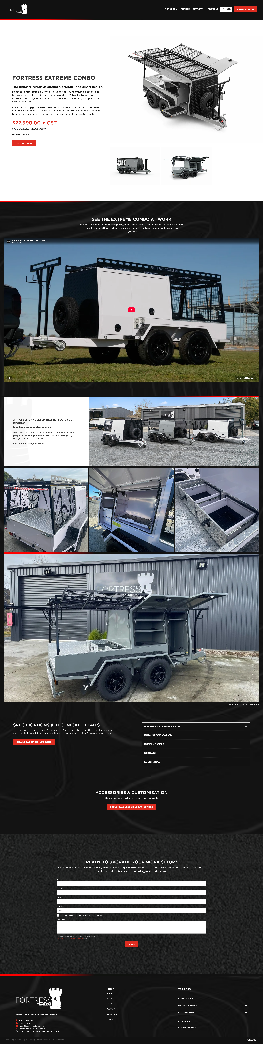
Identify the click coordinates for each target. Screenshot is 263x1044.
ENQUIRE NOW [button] (24, 143)
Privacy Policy (62, 938)
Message (61, 920)
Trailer (59, 906)
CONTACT (111, 1019)
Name (59, 879)
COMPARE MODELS (187, 1027)
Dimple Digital (22, 1040)
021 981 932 (29, 1020)
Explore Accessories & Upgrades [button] (131, 806)
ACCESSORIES (184, 1021)
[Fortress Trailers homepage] (31, 9)
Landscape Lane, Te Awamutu (32, 1028)
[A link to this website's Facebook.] (223, 9)
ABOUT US (213, 9)
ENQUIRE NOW (245, 9)
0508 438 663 (30, 1023)
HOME (109, 993)
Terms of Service (76, 938)
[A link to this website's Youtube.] (229, 9)
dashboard (59, 1040)
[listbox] (131, 910)
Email (59, 897)
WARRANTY (111, 1009)
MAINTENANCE (113, 1014)
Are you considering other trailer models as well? (81, 915)
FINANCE (185, 9)
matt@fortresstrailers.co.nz (31, 1026)
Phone (59, 888)
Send (131, 944)
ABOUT (110, 998)
